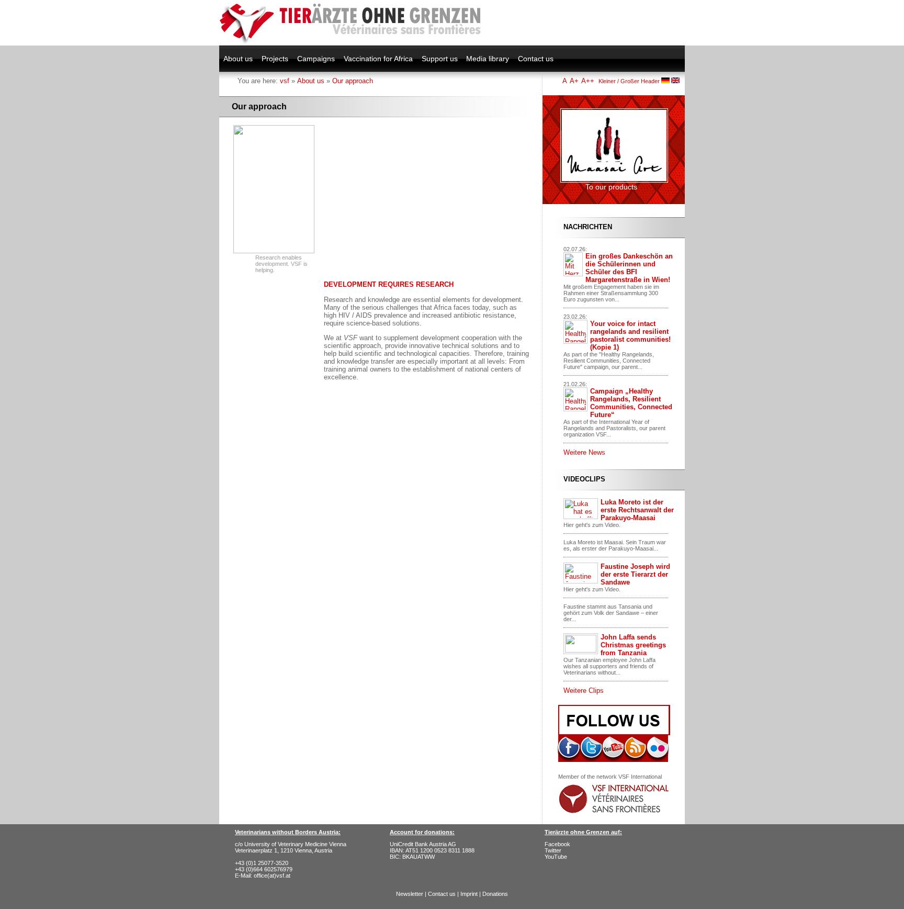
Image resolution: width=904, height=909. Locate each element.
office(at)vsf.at (272, 875)
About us (238, 58)
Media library (487, 58)
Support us (440, 58)
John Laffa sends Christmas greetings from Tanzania (633, 645)
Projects (275, 58)
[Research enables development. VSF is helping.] (273, 251)
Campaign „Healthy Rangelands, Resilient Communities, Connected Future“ (631, 403)
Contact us (535, 58)
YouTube (556, 857)
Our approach (352, 81)
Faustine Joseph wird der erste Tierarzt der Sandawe (635, 574)
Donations (495, 894)
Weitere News (584, 452)
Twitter (553, 850)
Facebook (557, 844)
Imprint (469, 894)
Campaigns (316, 58)
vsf (284, 81)
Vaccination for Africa (378, 58)
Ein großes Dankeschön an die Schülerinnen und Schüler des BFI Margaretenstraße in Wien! (629, 268)
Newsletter (409, 894)
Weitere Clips (583, 690)
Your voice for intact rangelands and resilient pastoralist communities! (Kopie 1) (630, 335)
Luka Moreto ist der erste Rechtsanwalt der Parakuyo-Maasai (637, 510)
